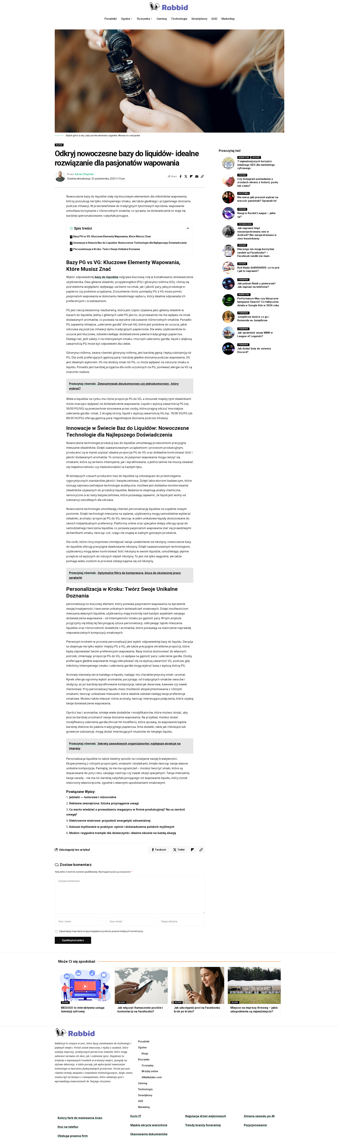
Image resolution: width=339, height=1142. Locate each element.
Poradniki (243, 280)
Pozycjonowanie (255, 1125)
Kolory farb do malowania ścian (80, 1118)
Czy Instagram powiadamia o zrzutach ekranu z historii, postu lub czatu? (257, 182)
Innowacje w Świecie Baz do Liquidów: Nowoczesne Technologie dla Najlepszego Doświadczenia (130, 242)
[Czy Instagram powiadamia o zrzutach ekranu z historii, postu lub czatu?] (228, 181)
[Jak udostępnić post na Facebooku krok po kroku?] (197, 985)
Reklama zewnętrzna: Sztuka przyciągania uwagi (104, 803)
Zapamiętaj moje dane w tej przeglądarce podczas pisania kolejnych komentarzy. (101, 931)
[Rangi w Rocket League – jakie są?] (228, 213)
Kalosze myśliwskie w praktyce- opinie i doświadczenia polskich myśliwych (121, 827)
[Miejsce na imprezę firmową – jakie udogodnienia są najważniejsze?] (254, 985)
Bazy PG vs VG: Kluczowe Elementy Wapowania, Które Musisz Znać (112, 236)
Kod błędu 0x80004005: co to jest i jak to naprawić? (258, 269)
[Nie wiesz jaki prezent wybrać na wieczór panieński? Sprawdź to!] (228, 197)
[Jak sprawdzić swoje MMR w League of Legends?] (228, 333)
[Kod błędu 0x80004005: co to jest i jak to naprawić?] (228, 267)
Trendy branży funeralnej (203, 1125)
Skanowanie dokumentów (149, 1134)
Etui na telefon (68, 1127)
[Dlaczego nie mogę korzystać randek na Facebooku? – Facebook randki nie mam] (228, 251)
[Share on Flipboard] (191, 176)
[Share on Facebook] (180, 176)
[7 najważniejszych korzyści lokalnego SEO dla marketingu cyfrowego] (228, 163)
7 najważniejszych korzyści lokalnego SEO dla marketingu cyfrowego (256, 165)
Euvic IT (135, 1116)
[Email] (196, 176)
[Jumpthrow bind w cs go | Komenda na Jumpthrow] (228, 317)
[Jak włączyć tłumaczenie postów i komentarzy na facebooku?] (141, 985)
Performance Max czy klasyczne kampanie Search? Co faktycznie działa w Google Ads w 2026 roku (258, 302)
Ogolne (256, 157)
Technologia (245, 224)
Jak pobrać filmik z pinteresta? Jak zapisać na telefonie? (256, 285)
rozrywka (243, 193)
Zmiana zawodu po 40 (259, 1116)
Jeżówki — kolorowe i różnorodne (92, 797)
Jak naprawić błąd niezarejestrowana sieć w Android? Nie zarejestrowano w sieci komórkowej (256, 233)
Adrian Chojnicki (84, 174)
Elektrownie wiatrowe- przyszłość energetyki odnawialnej (109, 821)
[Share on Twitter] (185, 176)
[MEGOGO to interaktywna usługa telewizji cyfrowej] (84, 985)
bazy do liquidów (106, 277)
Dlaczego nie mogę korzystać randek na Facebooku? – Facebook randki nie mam (255, 253)
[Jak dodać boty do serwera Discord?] (228, 348)
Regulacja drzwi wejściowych (205, 1116)
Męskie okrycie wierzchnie (148, 1125)
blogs (59, 145)
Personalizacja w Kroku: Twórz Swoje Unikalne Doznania (106, 249)
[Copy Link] (202, 176)
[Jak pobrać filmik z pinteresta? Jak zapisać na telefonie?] (228, 283)
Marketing (244, 157)
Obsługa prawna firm (73, 1136)
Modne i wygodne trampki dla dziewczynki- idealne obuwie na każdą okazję (122, 833)
